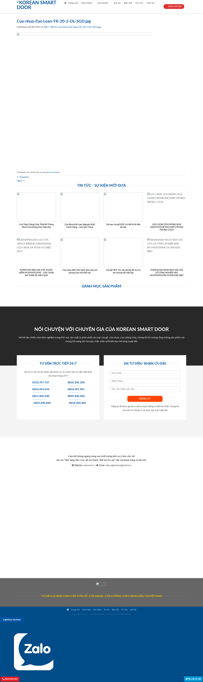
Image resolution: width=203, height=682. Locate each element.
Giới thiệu (86, 2)
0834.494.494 (11, 679)
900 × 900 (49, 27)
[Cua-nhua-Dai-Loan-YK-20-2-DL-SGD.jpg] (84, 99)
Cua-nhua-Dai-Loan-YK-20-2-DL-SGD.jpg (79, 27)
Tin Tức (139, 2)
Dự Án (117, 2)
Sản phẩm (103, 2)
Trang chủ (73, 2)
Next (21, 181)
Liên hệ (150, 2)
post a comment (53, 172)
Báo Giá (128, 2)
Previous (23, 177)
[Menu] (68, 10)
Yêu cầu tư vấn (194, 679)
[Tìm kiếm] (159, 3)
